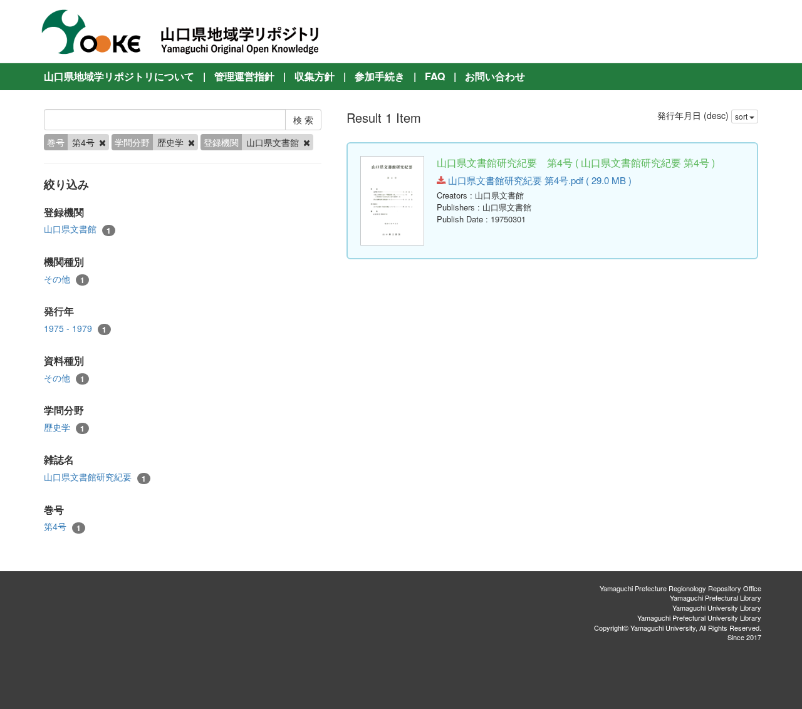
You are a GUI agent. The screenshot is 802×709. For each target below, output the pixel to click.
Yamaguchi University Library (716, 608)
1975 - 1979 (75, 328)
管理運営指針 (244, 76)
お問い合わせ (495, 76)
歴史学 (64, 427)
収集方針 (314, 76)
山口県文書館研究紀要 (95, 477)
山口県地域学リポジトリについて (119, 76)
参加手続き (380, 76)
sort (742, 116)
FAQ (435, 76)
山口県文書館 (77, 228)
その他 (64, 279)
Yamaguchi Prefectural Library (715, 598)
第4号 (62, 526)
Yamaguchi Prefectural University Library (699, 618)
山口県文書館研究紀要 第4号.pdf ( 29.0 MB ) (538, 180)
